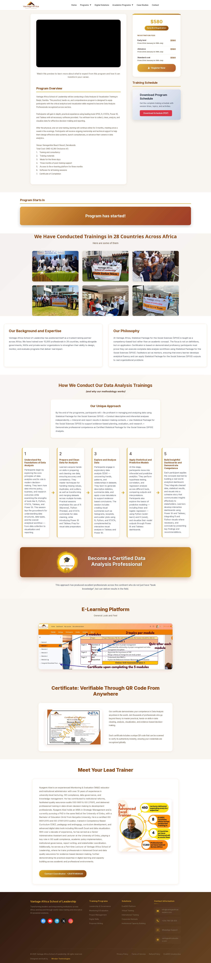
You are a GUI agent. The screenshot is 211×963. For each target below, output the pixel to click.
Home (74, 5)
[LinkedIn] (56, 921)
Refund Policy (154, 954)
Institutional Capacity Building (134, 923)
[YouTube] (50, 921)
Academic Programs (122, 5)
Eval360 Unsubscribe (172, 954)
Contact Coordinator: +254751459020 (64, 873)
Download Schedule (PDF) (155, 113)
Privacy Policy (122, 954)
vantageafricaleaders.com (170, 939)
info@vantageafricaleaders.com (170, 911)
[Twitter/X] (63, 921)
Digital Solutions (102, 5)
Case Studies (142, 5)
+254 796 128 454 (169, 921)
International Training (130, 915)
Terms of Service (139, 954)
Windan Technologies (60, 959)
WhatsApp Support (170, 930)
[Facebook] (43, 921)
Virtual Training (128, 910)
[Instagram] (70, 921)
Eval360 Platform (129, 906)
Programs (85, 5)
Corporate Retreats (130, 919)
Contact (155, 5)
